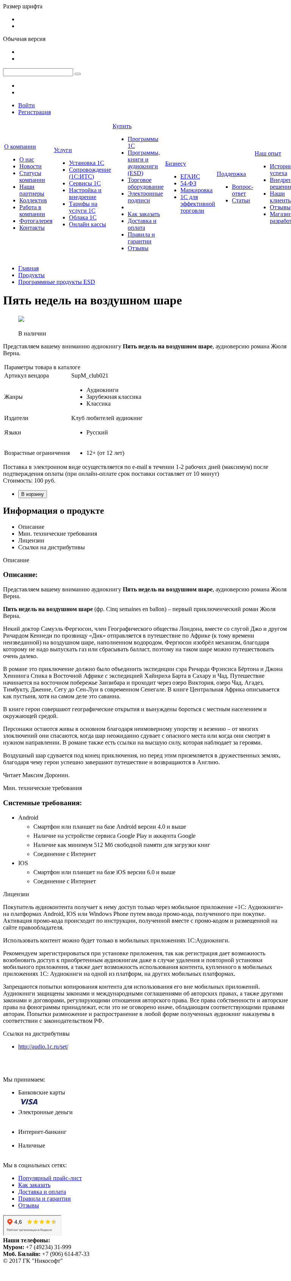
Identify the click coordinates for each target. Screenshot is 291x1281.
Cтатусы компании (32, 176)
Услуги (63, 150)
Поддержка (231, 174)
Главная (28, 268)
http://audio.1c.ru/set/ (43, 1046)
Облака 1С (83, 217)
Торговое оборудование (146, 183)
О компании (20, 146)
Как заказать (144, 214)
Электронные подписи (145, 197)
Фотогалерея (35, 221)
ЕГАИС (190, 176)
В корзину (32, 494)
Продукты (31, 275)
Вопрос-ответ (242, 190)
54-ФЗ (188, 183)
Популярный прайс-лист (50, 1178)
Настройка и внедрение (85, 193)
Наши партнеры (31, 190)
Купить (122, 126)
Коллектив (33, 200)
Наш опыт (268, 153)
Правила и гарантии (141, 238)
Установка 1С (86, 163)
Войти (26, 105)
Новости (30, 166)
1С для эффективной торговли (197, 204)
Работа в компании (32, 210)
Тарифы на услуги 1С (83, 207)
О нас (26, 159)
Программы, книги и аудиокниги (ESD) (144, 162)
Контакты (32, 227)
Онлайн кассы (87, 224)
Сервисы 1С (85, 183)
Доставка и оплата (142, 224)
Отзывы (138, 248)
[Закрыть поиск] (78, 74)
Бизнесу (175, 163)
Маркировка (196, 190)
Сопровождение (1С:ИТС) (90, 173)
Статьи (241, 200)
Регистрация (34, 112)
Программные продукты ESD (56, 282)
